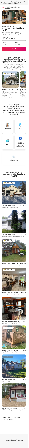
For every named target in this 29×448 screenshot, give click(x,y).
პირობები (20, 440)
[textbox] (8, 44)
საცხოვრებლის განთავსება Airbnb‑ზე (12, 7)
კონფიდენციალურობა (10, 440)
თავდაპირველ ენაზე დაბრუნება (11, 3)
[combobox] (14, 39)
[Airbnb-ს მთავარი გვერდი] (3, 8)
